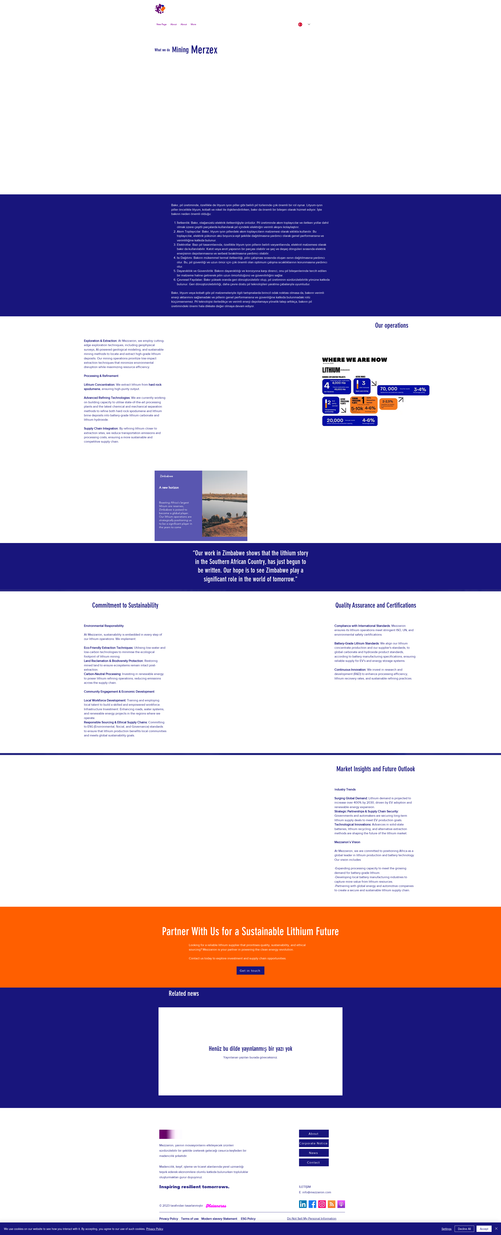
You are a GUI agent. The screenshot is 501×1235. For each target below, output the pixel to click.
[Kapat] (496, 1229)
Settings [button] (446, 1229)
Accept (484, 1229)
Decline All (464, 1229)
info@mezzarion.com (316, 1192)
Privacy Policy (154, 1229)
